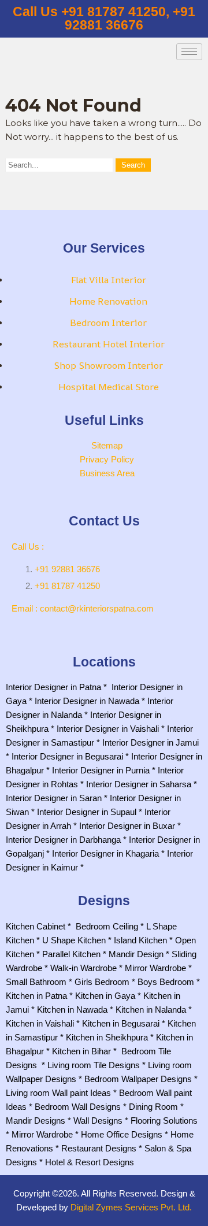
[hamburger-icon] (189, 51)
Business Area (107, 473)
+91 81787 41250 (67, 586)
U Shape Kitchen (74, 940)
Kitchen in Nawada (72, 1009)
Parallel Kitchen (71, 954)
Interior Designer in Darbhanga (63, 840)
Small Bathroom (36, 982)
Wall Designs (97, 1120)
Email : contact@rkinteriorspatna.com (83, 608)
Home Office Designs (121, 1134)
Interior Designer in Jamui (150, 742)
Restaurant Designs (98, 1148)
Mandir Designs (35, 1120)
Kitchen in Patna (36, 996)
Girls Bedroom (102, 982)
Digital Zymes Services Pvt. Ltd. (131, 1207)
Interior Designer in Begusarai (67, 756)
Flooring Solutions (164, 1120)
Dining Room (153, 1107)
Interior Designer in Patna (53, 687)
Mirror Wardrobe (155, 968)
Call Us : (28, 546)
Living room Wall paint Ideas (58, 1093)
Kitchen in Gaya (105, 996)
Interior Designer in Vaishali (108, 729)
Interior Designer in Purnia (101, 770)
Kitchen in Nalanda (151, 1009)
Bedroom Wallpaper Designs (138, 1079)
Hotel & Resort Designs (89, 1162)
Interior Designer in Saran (54, 798)
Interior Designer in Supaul (86, 812)
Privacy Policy (107, 459)
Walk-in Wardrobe (83, 968)
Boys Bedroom (166, 982)
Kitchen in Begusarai (120, 1023)
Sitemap (106, 445)
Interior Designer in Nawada (87, 701)
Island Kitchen (140, 940)
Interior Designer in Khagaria (105, 853)
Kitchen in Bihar (81, 1051)
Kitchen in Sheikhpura (107, 1037)
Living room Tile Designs (93, 1065)
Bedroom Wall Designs (78, 1107)
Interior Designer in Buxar (127, 826)
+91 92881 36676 (67, 569)
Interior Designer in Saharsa (138, 784)
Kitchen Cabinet (35, 926)
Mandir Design (136, 954)
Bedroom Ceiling (107, 926)
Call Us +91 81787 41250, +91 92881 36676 (104, 18)
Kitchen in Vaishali (40, 1023)
